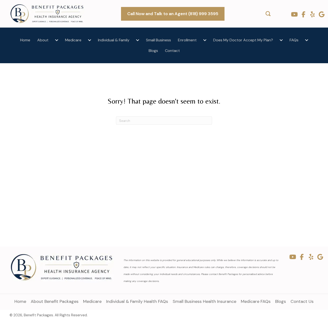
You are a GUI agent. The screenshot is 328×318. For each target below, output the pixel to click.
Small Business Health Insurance (204, 301)
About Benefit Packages (55, 301)
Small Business (158, 40)
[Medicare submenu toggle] (89, 40)
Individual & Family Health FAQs (137, 301)
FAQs (294, 40)
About (43, 40)
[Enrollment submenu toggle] (205, 40)
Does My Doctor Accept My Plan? (243, 40)
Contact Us (302, 301)
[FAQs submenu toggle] (306, 40)
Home (25, 40)
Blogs (153, 50)
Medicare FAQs (256, 301)
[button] (294, 14)
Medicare (73, 40)
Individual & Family (113, 40)
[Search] (268, 14)
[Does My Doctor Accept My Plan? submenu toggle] (281, 40)
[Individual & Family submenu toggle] (137, 40)
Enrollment (187, 40)
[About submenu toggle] (56, 40)
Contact (172, 50)
